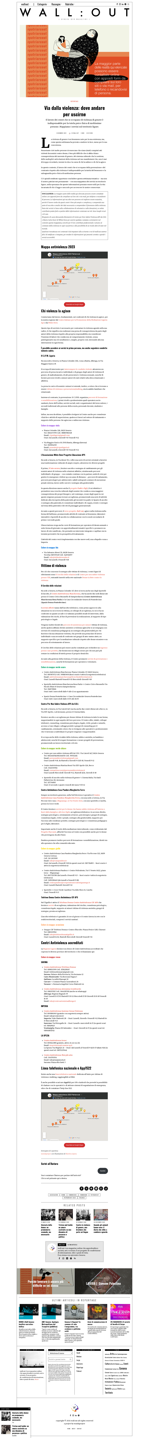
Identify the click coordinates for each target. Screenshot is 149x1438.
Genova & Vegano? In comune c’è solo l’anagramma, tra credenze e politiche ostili (72, 1326)
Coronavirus (117, 1360)
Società (108, 1388)
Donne (63, 1195)
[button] (70, 1359)
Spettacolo (114, 1389)
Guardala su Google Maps (74, 304)
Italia (118, 1372)
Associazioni (54, 1195)
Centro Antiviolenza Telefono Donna (60, 967)
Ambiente (107, 1354)
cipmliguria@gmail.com (59, 435)
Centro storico (116, 1357)
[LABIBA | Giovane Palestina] (103, 1281)
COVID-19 (122, 1360)
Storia (119, 1388)
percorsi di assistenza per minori (77, 625)
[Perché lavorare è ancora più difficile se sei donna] (45, 1281)
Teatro (123, 1389)
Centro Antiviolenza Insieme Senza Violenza (63, 1011)
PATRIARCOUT (95, 1195)
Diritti (113, 1364)
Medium (79, 1356)
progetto (79, 488)
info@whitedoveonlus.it (59, 557)
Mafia (117, 1375)
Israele (115, 1372)
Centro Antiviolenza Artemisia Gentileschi (62, 989)
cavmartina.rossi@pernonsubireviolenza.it (67, 770)
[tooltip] (117, 4)
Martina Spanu (71, 1154)
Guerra (111, 1373)
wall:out (76, 133)
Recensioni (122, 1382)
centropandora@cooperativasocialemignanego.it (69, 883)
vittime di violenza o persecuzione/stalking (64, 389)
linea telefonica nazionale (66, 1074)
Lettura (106, 1375)
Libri (109, 1375)
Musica (111, 1378)
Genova (123, 1368)
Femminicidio (73, 1195)
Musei (106, 1378)
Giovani (107, 1372)
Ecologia (121, 1364)
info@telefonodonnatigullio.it (61, 934)
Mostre (125, 1375)
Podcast (79, 1371)
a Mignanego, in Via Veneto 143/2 (69, 801)
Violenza (82, 1198)
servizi (51, 905)
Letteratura (126, 1372)
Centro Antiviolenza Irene (55, 1040)
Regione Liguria (49, 949)
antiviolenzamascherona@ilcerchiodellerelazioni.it (70, 677)
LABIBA (121, 1372)
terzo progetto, (74, 511)
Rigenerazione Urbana (118, 1385)
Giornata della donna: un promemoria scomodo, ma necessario (46, 1230)
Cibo (121, 1357)
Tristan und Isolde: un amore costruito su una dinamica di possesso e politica (66, 1231)
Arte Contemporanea (120, 1354)
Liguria (113, 1375)
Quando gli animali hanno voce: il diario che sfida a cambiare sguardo (101, 1228)
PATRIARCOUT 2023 (70, 1198)
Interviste (80, 1364)
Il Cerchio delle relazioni (66, 575)
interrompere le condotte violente (78, 369)
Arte (112, 1353)
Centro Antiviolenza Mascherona (66, 594)
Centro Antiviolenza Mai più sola (58, 1055)
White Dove (53, 323)
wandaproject (46, 1154)
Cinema (125, 1357)
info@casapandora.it (58, 861)
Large (78, 1360)
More (37, 1379)
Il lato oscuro (54, 468)
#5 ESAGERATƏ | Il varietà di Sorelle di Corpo (120, 1323)
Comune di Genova (109, 1360)
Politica (117, 1381)
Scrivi (102, 1171)
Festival (114, 1369)
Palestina (122, 1378)
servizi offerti (48, 608)
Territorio (109, 1392)
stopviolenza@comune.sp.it (60, 1045)
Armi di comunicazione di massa (97, 1323)
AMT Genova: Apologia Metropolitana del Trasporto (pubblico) (50, 1324)
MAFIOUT (121, 1375)
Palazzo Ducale (116, 1379)
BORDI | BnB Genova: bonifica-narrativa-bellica (26, 1324)
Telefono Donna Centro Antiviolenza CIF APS (78, 902)
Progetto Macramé (48, 832)
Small (78, 1353)
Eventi (126, 1363)
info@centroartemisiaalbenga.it (62, 1001)
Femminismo (83, 1195)
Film (118, 1369)
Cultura (108, 1363)
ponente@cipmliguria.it (59, 447)
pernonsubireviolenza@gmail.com (63, 758)
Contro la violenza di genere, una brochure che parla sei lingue (83, 1228)
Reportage (74, 101)
